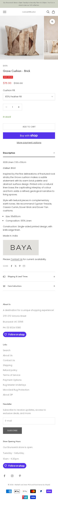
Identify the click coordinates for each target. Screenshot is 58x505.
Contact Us (9, 360)
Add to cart (29, 126)
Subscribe (12, 430)
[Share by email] (24, 266)
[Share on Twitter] (15, 266)
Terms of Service (11, 375)
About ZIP (8, 394)
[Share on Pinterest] (20, 266)
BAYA (5, 65)
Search (6, 350)
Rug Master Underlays (14, 384)
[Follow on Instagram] (12, 475)
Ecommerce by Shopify (42, 484)
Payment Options (12, 379)
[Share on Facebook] (11, 266)
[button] (29, 153)
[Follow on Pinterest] (19, 475)
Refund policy (10, 370)
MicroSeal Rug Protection (16, 389)
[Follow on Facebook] (4, 475)
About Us (7, 355)
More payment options (29, 142)
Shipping (7, 365)
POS (29, 484)
